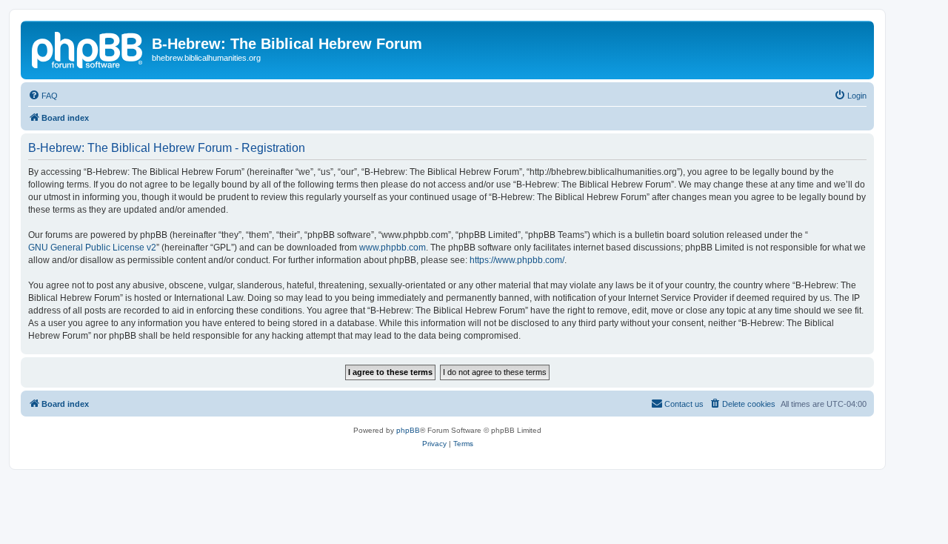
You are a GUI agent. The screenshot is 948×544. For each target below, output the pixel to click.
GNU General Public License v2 (92, 247)
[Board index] (88, 48)
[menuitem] (43, 96)
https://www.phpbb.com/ (517, 260)
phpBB (408, 430)
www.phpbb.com (392, 247)
